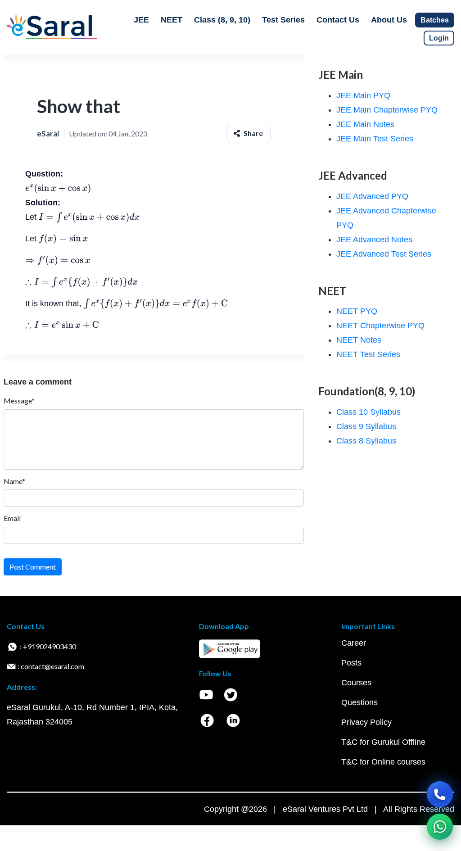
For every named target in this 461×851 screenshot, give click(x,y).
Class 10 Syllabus (368, 411)
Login (439, 38)
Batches (434, 20)
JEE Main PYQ (363, 95)
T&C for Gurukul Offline (383, 742)
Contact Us (337, 19)
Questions (359, 702)
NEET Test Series (368, 354)
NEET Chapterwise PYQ (380, 325)
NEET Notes (358, 339)
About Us (389, 19)
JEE (141, 19)
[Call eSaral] (440, 794)
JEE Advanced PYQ (372, 196)
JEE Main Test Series (374, 138)
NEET (171, 19)
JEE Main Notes (365, 124)
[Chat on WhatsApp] (440, 827)
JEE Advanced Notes (374, 239)
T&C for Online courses (383, 761)
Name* (14, 481)
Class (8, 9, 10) (222, 19)
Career (353, 642)
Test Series (283, 19)
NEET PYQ (356, 311)
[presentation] (58, 188)
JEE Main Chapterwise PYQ (387, 109)
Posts (351, 662)
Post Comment (32, 566)
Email (12, 518)
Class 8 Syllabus (366, 440)
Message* (19, 400)
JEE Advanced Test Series (383, 253)
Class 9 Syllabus (366, 426)
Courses (356, 682)
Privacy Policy (366, 722)
